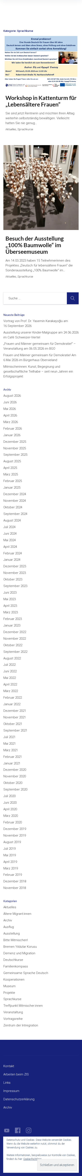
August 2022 (12, 658)
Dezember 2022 (14, 632)
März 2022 (10, 691)
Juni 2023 (10, 592)
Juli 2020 (9, 796)
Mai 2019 (9, 855)
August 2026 (12, 396)
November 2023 (14, 573)
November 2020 (14, 776)
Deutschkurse (13, 960)
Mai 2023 (9, 599)
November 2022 (14, 639)
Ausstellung (11, 933)
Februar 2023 (12, 619)
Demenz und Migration (19, 953)
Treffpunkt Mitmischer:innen (23, 1006)
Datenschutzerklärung (18, 1099)
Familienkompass (15, 966)
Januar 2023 (11, 625)
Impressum (11, 1091)
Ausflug (8, 927)
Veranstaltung (13, 1012)
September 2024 (15, 514)
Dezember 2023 (14, 566)
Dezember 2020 (14, 770)
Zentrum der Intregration (20, 1025)
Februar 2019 (12, 875)
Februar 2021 (12, 757)
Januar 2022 (11, 704)
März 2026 (10, 422)
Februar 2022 (12, 697)
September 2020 (15, 789)
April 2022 (10, 684)
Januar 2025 (11, 487)
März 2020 (10, 816)
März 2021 (10, 750)
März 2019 (10, 868)
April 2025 (10, 468)
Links (7, 1083)
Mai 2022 (9, 678)
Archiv (7, 920)
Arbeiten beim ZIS (16, 1074)
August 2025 (12, 461)
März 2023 (10, 612)
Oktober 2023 (12, 579)
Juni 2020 (10, 803)
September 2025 (15, 455)
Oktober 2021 (12, 724)
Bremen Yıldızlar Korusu (20, 947)
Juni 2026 (10, 402)
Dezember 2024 (14, 494)
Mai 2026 (9, 409)
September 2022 (15, 652)
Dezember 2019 (14, 829)
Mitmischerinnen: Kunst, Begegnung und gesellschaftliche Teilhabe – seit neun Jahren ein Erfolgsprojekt (38, 371)
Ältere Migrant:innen (17, 914)
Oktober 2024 (12, 507)
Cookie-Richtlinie (32, 1159)
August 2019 (12, 842)
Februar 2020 (12, 822)
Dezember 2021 (14, 711)
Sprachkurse (12, 999)
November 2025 (14, 448)
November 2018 (14, 888)
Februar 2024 (12, 553)
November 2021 (14, 717)
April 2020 (10, 809)
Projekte (9, 993)
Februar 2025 (12, 481)
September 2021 (15, 730)
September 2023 (15, 586)
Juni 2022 (10, 671)
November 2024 (14, 501)
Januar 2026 (11, 435)
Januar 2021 (11, 763)
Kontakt (8, 1066)
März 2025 (10, 474)
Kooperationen (13, 979)
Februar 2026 (12, 428)
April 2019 (10, 862)
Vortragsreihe (13, 1019)
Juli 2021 (9, 737)
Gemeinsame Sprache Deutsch (25, 973)
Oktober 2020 (12, 783)
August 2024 (12, 520)
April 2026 (10, 415)
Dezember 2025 (14, 442)
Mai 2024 (9, 540)
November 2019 (14, 835)
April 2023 (10, 606)
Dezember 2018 (14, 881)
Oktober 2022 (12, 645)
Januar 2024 (11, 560)
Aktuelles (9, 907)
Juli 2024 (9, 527)
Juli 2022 (9, 665)
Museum (9, 986)
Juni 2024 (10, 533)
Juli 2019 (9, 849)
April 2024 (10, 547)
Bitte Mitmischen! (15, 940)
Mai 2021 (9, 744)
